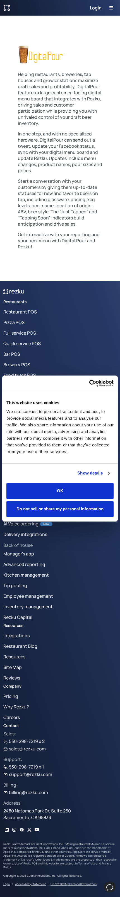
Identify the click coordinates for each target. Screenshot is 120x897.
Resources (14, 656)
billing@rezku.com (28, 792)
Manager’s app (18, 554)
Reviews (11, 678)
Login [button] (96, 7)
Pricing (10, 696)
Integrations (16, 635)
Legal (6, 884)
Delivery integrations (25, 534)
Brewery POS (16, 364)
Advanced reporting (24, 564)
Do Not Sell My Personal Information (74, 884)
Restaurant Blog (20, 646)
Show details (90, 473)
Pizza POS (14, 322)
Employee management (28, 596)
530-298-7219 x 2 (27, 741)
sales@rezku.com (27, 749)
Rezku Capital (17, 617)
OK (60, 490)
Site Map (12, 667)
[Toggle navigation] (111, 7)
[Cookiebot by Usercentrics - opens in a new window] (89, 383)
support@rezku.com (30, 774)
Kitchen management (26, 575)
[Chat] (110, 887)
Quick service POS (22, 343)
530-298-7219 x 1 (26, 767)
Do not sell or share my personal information (60, 508)
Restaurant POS (20, 312)
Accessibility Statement (30, 884)
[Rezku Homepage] (6, 7)
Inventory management (28, 606)
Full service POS (19, 333)
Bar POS (11, 354)
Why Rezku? (16, 707)
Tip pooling (15, 585)
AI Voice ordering (21, 524)
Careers (11, 717)
